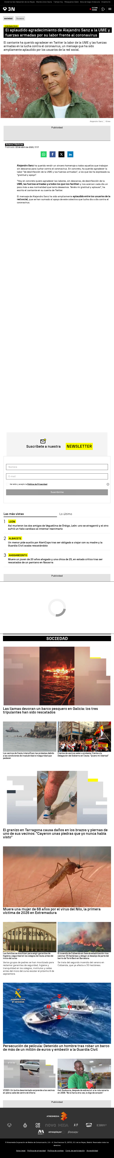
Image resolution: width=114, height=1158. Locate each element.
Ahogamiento (18, 555)
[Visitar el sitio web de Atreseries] (76, 1125)
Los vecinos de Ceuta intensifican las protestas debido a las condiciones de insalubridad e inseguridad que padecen (28, 756)
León (12, 521)
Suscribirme (57, 492)
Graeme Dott (106, 2)
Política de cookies (56, 1151)
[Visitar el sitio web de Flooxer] (73, 1132)
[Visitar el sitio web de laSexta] (25, 1125)
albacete (15, 538)
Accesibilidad (92, 1151)
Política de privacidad (36, 1151)
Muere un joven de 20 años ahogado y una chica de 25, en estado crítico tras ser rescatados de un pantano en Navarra (55, 561)
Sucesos (20, 18)
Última (95, 9)
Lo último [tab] (65, 514)
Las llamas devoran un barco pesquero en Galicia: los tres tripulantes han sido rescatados (50, 710)
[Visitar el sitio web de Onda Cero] (89, 1125)
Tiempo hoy (58, 2)
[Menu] (110, 9)
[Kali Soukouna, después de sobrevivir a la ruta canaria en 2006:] (84, 1074)
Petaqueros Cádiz (71, 2)
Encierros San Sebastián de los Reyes (19, 2)
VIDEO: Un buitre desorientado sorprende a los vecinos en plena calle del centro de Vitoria (29, 1091)
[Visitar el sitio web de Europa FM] (101, 1125)
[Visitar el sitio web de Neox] (38, 1125)
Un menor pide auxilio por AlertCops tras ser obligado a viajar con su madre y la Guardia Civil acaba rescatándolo (55, 544)
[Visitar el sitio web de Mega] (63, 1125)
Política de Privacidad (37, 484)
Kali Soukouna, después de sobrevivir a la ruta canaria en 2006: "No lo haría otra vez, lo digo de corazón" (83, 1091)
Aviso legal (21, 1151)
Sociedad (57, 638)
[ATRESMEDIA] (57, 1116)
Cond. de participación (75, 1151)
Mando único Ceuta (44, 2)
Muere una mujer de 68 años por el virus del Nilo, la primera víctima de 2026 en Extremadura (52, 911)
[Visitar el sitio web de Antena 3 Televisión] (12, 1125)
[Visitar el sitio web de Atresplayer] (57, 1132)
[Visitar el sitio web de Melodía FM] (41, 1132)
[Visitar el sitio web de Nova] (50, 1125)
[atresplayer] (103, 9)
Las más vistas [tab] (14, 514)
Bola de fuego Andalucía (90, 2)
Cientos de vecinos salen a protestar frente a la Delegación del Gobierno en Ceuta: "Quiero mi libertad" (83, 754)
